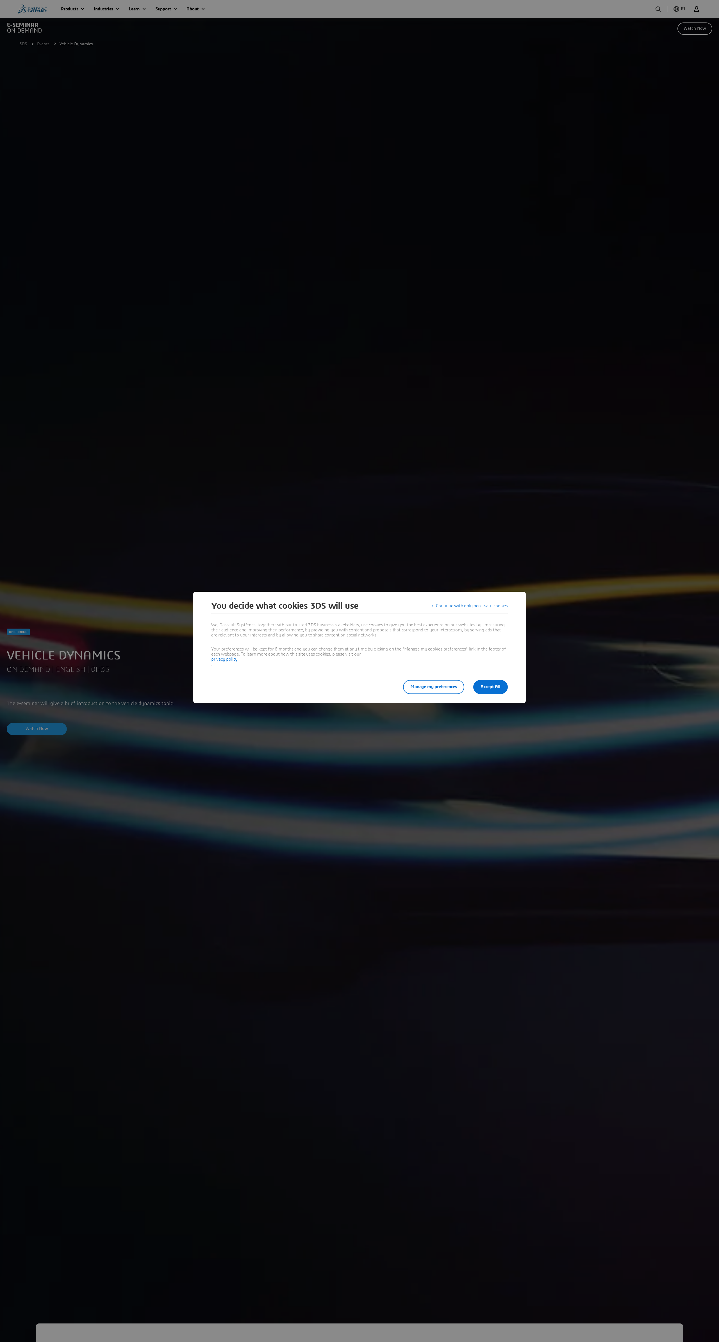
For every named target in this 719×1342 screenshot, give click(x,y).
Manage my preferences (433, 686)
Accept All (490, 686)
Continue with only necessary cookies (472, 606)
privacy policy (224, 659)
